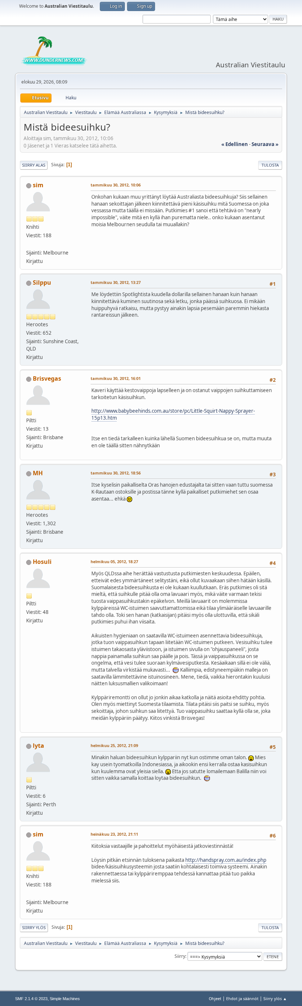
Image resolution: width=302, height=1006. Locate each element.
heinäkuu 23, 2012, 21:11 (114, 834)
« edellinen (234, 144)
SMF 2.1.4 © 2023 (31, 998)
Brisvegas (47, 378)
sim (38, 185)
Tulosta (270, 165)
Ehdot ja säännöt (242, 998)
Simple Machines (65, 998)
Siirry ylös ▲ (275, 998)
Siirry (180, 956)
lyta (38, 746)
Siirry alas (33, 165)
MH (38, 473)
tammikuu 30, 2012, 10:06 (116, 185)
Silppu (42, 282)
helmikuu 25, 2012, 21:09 (114, 745)
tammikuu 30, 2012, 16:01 (116, 378)
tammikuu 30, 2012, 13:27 (116, 282)
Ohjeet (215, 998)
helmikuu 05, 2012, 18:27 (114, 561)
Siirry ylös (34, 927)
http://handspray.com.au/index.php (225, 860)
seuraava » (265, 144)
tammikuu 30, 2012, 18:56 (116, 473)
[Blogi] (29, 244)
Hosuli (42, 562)
